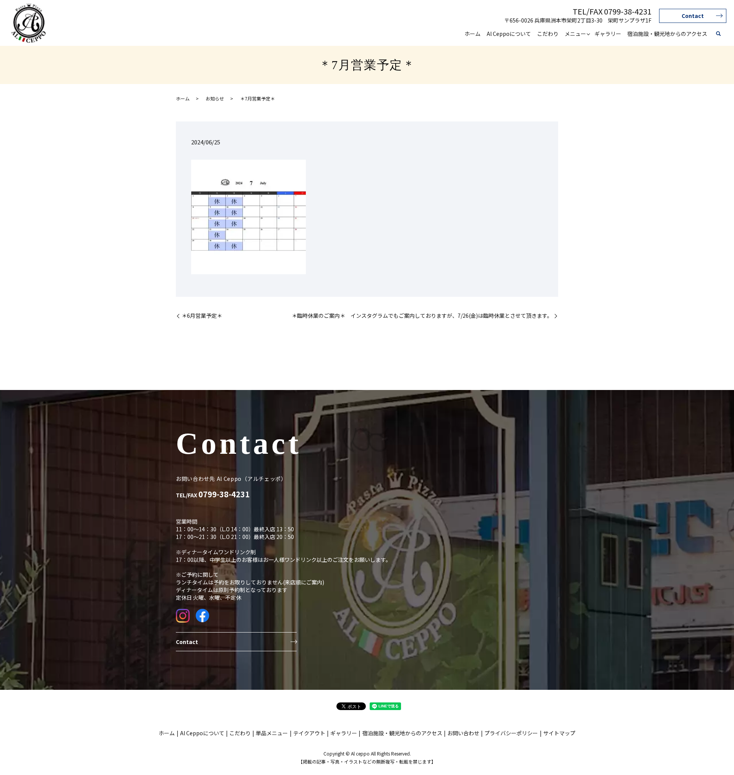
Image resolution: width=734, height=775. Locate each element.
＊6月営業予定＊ (202, 315)
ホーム (472, 33)
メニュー (575, 33)
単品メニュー (272, 733)
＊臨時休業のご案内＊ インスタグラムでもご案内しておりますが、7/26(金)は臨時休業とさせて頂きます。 (422, 315)
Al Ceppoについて (509, 33)
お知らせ (215, 98)
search (718, 34)
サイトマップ (559, 733)
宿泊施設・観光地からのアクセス (667, 33)
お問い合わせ (463, 733)
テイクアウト (309, 733)
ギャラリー (607, 33)
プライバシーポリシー (511, 733)
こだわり (548, 33)
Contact (693, 15)
